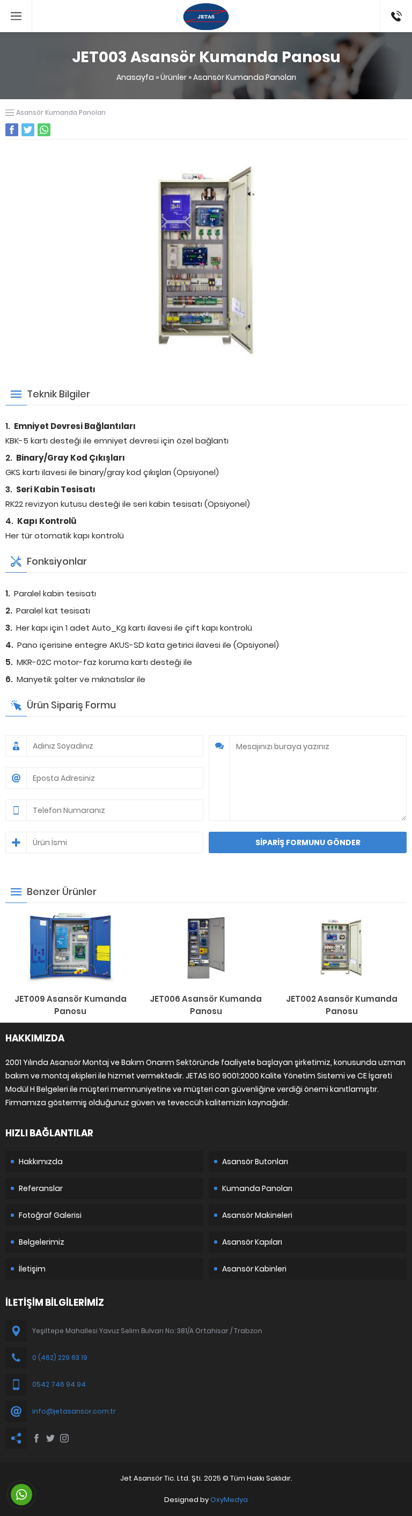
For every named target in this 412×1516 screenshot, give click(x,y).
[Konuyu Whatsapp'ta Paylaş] (44, 129)
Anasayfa (135, 77)
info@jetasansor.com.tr (74, 1411)
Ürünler (173, 77)
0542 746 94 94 (393, 16)
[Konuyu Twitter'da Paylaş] (27, 129)
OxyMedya (229, 1500)
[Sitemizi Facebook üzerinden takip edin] (36, 1438)
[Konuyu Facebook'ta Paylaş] (11, 129)
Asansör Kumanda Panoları (244, 77)
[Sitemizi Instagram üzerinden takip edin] (64, 1438)
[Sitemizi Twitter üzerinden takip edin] (50, 1438)
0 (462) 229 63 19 (59, 1357)
